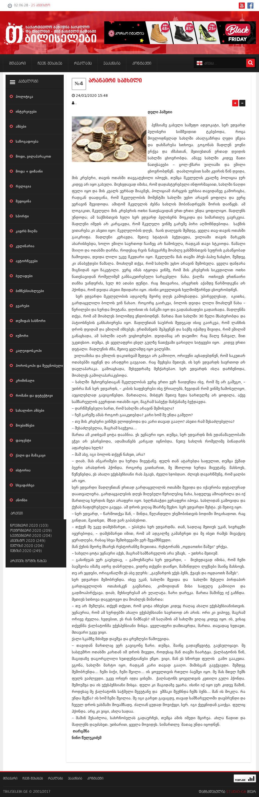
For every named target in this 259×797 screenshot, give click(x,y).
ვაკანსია (75, 778)
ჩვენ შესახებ (33, 778)
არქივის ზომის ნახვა (28, 561)
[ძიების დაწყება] (250, 63)
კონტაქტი (95, 778)
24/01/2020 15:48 (92, 95)
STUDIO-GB (236, 792)
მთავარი (10, 778)
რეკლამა (55, 778)
